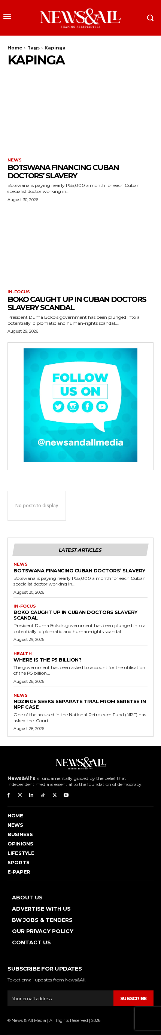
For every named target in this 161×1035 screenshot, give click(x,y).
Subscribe (133, 998)
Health (22, 653)
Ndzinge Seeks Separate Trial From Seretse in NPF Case (79, 704)
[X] (54, 795)
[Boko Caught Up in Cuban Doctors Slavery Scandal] (80, 245)
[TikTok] (43, 795)
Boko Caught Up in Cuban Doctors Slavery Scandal (76, 303)
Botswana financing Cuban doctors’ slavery (63, 171)
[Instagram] (20, 795)
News (14, 160)
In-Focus (18, 292)
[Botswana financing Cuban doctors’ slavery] (80, 113)
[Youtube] (66, 795)
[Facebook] (8, 795)
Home (14, 48)
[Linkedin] (32, 795)
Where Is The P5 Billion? (47, 660)
